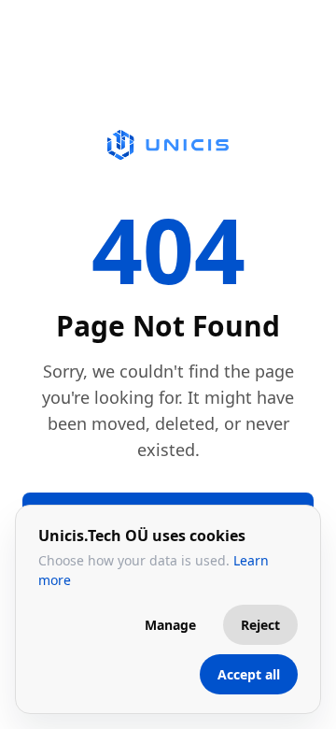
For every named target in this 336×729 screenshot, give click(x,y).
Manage (170, 625)
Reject (260, 625)
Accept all (248, 674)
